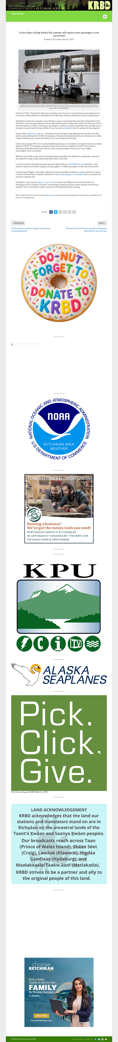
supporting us (50, 195)
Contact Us (89, 1039)
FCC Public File (77, 1039)
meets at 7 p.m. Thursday (47, 182)
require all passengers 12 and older (68, 174)
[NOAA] (59, 429)
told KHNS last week (76, 164)
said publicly (67, 128)
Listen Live (17, 13)
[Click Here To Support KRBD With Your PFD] (59, 743)
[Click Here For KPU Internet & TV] (59, 606)
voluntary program (35, 133)
